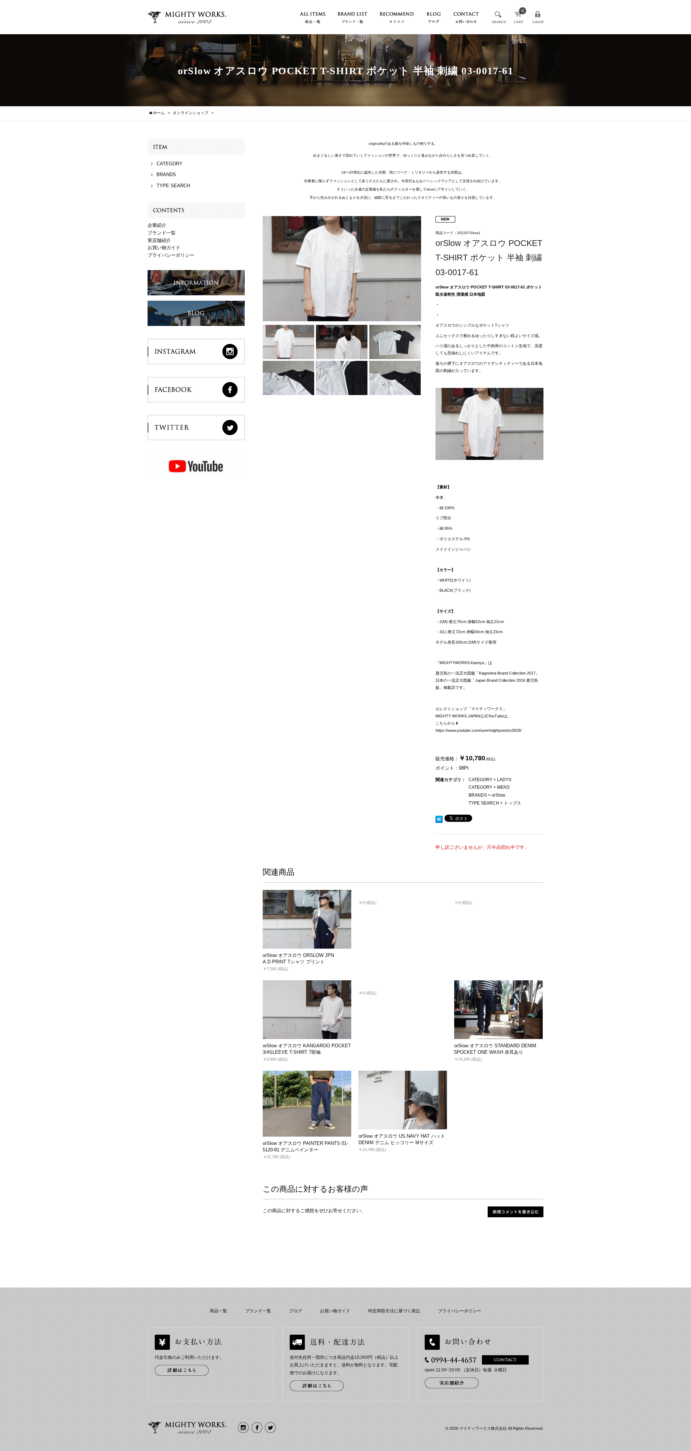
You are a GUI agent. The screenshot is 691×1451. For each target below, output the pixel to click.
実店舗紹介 (159, 240)
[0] (519, 19)
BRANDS (478, 795)
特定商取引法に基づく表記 (394, 1310)
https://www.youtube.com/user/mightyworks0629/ (478, 730)
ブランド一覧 (162, 233)
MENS (503, 787)
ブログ (295, 1310)
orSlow (498, 795)
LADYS (504, 779)
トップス (512, 803)
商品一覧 (218, 1310)
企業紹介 (157, 225)
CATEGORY (480, 779)
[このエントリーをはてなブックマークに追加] (439, 818)
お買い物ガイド (164, 247)
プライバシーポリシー (171, 255)
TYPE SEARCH (484, 803)
